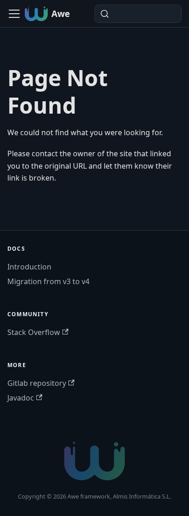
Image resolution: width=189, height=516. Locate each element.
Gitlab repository (36, 383)
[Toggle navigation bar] (14, 14)
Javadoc (20, 398)
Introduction (29, 267)
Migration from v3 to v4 (48, 281)
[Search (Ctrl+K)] (138, 14)
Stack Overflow (33, 332)
